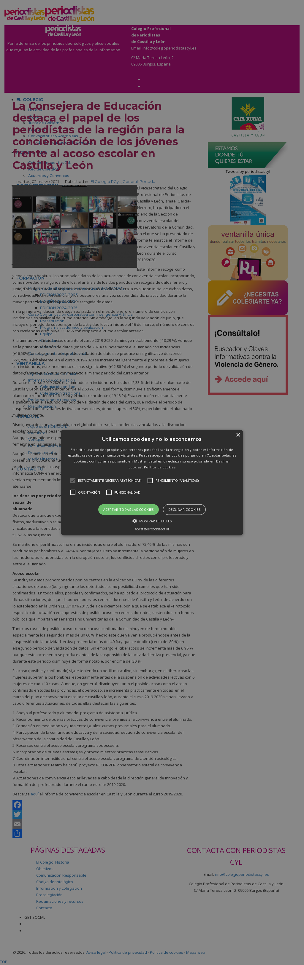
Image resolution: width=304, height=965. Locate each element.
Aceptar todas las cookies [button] (128, 509)
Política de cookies (159, 467)
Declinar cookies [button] (184, 509)
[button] (152, 482)
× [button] (238, 435)
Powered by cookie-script (152, 529)
